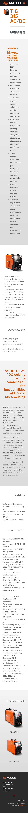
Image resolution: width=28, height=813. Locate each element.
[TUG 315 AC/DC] (6, 15)
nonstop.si (22, 805)
